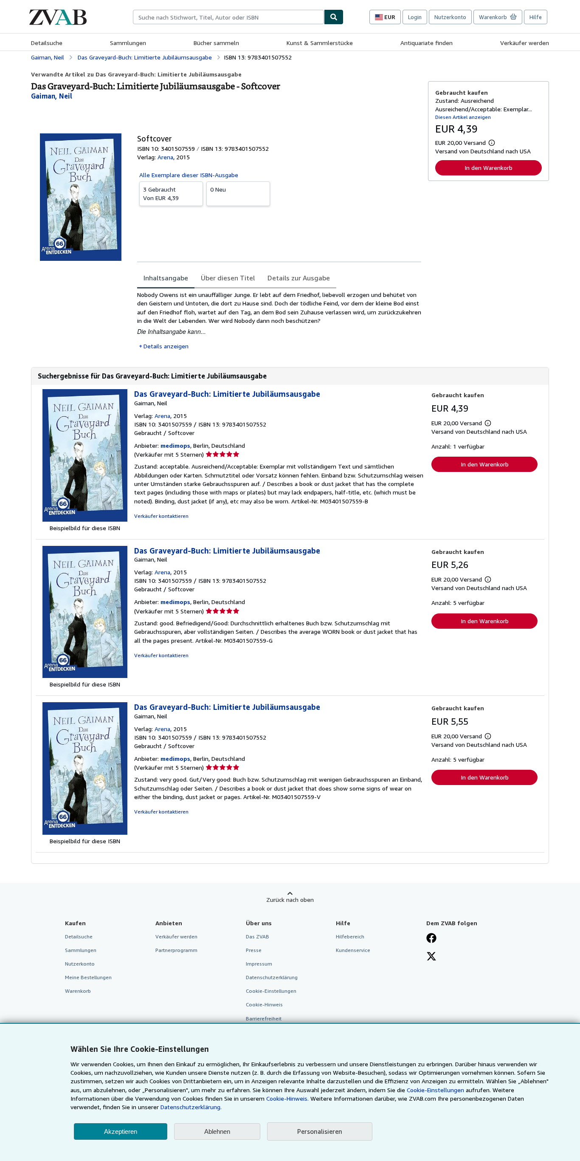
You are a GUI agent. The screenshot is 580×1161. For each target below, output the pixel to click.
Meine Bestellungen (88, 977)
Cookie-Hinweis (264, 1004)
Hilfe (535, 17)
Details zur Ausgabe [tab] (298, 278)
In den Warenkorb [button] (488, 167)
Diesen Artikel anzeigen (463, 117)
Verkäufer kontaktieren (161, 516)
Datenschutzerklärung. (191, 1106)
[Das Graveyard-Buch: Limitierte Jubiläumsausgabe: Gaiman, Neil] (84, 519)
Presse (254, 950)
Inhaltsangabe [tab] (166, 278)
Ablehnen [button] (217, 1131)
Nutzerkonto (450, 17)
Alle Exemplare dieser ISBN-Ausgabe (188, 174)
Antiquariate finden (426, 42)
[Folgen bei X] (431, 957)
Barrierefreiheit (264, 1018)
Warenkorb (78, 991)
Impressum (259, 963)
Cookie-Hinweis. (287, 1098)
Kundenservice (353, 950)
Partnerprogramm (176, 950)
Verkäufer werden (524, 42)
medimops (175, 445)
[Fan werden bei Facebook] (431, 939)
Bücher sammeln (216, 42)
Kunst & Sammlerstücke (320, 42)
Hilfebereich (350, 936)
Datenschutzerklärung (272, 977)
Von (161, 193)
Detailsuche (46, 42)
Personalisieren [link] (319, 1131)
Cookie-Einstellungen (435, 1089)
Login (415, 17)
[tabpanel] (279, 320)
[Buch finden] (333, 17)
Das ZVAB (257, 936)
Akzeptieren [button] (120, 1131)
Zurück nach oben (290, 899)
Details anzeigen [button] (166, 346)
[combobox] (228, 17)
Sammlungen (128, 42)
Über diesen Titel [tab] (228, 278)
